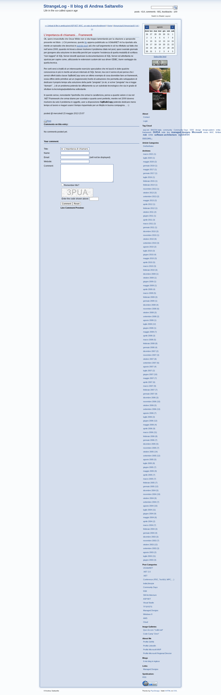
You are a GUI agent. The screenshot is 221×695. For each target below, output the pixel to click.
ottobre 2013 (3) (150, 193)
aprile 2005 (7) (149, 475)
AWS (145, 618)
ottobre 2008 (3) (150, 312)
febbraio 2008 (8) (150, 343)
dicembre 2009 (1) (150, 274)
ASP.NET (147, 599)
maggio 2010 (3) (150, 258)
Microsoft (197, 132)
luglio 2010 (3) (149, 251)
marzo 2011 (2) (149, 224)
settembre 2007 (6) (151, 363)
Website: (48, 161)
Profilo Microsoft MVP (152, 649)
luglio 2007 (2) (149, 371)
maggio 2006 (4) (150, 425)
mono (205, 132)
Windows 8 (147, 614)
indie (163, 132)
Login (145, 121)
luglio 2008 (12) (149, 324)
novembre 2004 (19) (151, 494)
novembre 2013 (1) (151, 189)
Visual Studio (148, 603)
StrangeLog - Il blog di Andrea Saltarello (83, 6)
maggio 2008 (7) (150, 332)
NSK (145, 591)
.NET (145, 576)
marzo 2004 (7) (149, 525)
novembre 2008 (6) (151, 309)
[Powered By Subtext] (149, 685)
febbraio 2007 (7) (150, 390)
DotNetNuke (148, 146)
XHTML (168, 691)
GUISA (156, 132)
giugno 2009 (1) (149, 281)
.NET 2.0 (147, 572)
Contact (146, 117)
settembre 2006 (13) (151, 409)
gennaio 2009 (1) (150, 301)
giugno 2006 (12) (150, 421)
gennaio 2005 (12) (150, 486)
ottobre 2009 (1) (150, 278)
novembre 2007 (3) (151, 355)
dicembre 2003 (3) (150, 537)
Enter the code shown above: (75, 198)
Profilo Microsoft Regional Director (157, 653)
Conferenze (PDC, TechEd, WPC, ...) (158, 579)
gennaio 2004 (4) (150, 533)
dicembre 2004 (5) (150, 490)
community (167, 130)
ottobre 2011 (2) (149, 212)
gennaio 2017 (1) (150, 173)
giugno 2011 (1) (149, 216)
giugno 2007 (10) (150, 374)
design (198, 130)
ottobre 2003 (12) (150, 545)
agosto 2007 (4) (149, 367)
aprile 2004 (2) (149, 521)
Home (109, 26)
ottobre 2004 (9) (150, 498)
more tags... (147, 138)
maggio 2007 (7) (150, 378)
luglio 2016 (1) (149, 177)
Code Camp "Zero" (151, 634)
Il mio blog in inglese (151, 661)
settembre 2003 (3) (151, 548)
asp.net (146, 130)
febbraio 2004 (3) (150, 529)
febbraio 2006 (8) (150, 436)
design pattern (208, 130)
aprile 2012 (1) (149, 204)
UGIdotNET (148, 568)
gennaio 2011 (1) (150, 227)
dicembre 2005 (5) (150, 444)
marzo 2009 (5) (149, 293)
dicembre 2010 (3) (150, 231)
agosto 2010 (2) (149, 247)
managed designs (180, 132)
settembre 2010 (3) (151, 243)
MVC (212, 132)
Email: (47, 157)
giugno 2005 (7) (149, 467)
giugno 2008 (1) (149, 328)
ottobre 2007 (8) (150, 359)
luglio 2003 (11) (149, 556)
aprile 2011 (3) (149, 220)
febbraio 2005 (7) (150, 483)
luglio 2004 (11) (149, 510)
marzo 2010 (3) (149, 266)
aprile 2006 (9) (149, 428)
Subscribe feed (160, 57)
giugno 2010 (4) (149, 255)
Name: (47, 153)
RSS (144, 677)
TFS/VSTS (147, 607)
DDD (192, 130)
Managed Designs (150, 610)
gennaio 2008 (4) (150, 347)
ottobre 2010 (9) (150, 239)
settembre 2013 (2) (151, 196)
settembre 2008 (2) (151, 316)
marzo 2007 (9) (149, 386)
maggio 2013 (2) (150, 200)
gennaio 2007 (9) (150, 394)
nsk (145, 135)
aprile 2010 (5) (149, 262)
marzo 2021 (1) (149, 154)
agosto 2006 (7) (149, 413)
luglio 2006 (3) (149, 417)
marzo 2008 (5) (149, 340)
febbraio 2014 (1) (150, 185)
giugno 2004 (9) (149, 514)
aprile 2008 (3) (149, 336)
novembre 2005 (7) (151, 448)
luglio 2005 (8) (149, 463)
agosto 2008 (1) (149, 320)
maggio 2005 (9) (150, 471)
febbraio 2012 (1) (150, 208)
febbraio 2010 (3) (150, 270)
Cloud (145, 622)
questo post (82, 46)
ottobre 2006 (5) (150, 405)
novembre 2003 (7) (151, 541)
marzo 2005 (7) (149, 479)
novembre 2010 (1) (151, 235)
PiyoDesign (155, 691)
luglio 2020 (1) (149, 158)
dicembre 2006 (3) (150, 398)
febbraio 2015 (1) (150, 181)
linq (168, 132)
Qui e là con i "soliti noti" (153, 630)
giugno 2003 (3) (149, 560)
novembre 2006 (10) (151, 402)
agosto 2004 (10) (150, 506)
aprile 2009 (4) (149, 289)
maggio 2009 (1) (150, 285)
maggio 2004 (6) (150, 517)
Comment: (49, 166)
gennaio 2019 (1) (150, 166)
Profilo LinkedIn (149, 646)
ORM (150, 135)
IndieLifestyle (148, 583)
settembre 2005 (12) (151, 456)
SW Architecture (150, 595)
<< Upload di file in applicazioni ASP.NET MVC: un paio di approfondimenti (75, 26)
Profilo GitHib (148, 642)
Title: (46, 149)
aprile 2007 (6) (149, 382)
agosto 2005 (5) (149, 459)
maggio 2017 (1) (150, 169)
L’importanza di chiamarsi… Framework (68, 35)
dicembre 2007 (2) (150, 351)
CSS (175, 691)
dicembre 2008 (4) (150, 305)
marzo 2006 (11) (150, 432)
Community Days (181, 130)
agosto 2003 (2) (149, 552)
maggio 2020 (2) (150, 162)
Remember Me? (71, 185)
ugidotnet (184, 134)
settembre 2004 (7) (151, 502)
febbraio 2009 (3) (150, 297)
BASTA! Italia (156, 130)
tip (86, 42)
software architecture (165, 135)
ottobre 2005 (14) (150, 452)
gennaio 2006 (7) (150, 440)
